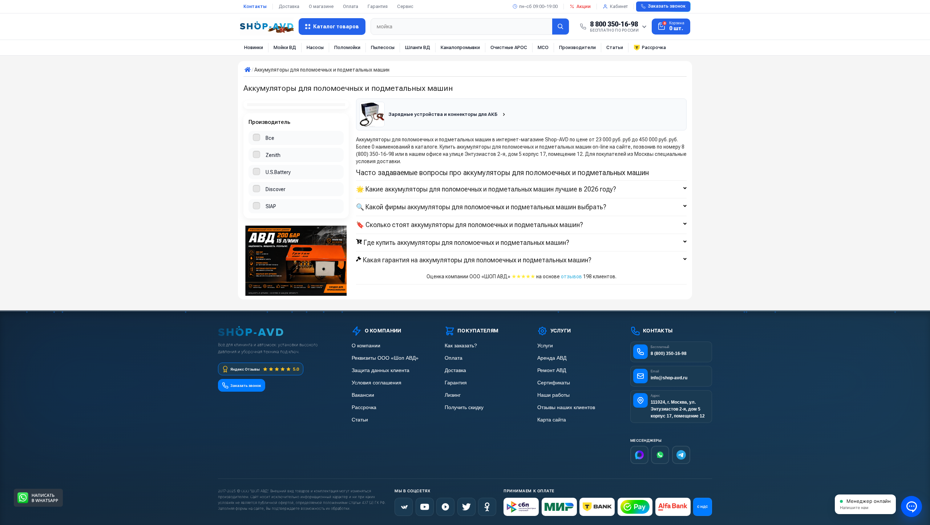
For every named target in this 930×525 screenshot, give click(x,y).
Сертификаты (553, 382)
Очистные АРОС (508, 47)
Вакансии (363, 395)
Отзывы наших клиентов (566, 407)
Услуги (545, 345)
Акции (584, 6)
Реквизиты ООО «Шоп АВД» (385, 358)
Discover (276, 189)
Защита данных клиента (380, 370)
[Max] (639, 455)
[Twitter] (466, 507)
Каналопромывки (460, 47)
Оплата (350, 6)
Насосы (315, 47)
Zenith (273, 155)
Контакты (255, 6)
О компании (366, 345)
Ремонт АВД (551, 370)
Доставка (289, 6)
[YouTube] (425, 507)
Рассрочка (654, 47)
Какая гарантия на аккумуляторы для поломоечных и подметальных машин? (477, 260)
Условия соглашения (376, 382)
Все (270, 138)
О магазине (321, 6)
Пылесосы (383, 47)
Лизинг (453, 395)
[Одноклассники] (487, 507)
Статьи (614, 47)
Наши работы (553, 395)
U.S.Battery (278, 172)
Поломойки (347, 47)
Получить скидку (464, 407)
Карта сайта (551, 420)
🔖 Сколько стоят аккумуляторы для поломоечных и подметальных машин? (469, 225)
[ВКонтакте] (404, 507)
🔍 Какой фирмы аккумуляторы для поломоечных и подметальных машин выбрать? (481, 207)
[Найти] (560, 27)
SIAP (271, 206)
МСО (543, 47)
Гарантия (378, 6)
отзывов (571, 276)
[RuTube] (445, 507)
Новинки (253, 47)
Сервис (405, 6)
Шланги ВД (417, 47)
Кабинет (619, 6)
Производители (577, 47)
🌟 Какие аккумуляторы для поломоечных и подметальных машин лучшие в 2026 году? (486, 189)
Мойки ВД (285, 47)
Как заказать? (461, 345)
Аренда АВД (551, 358)
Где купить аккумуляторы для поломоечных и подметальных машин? (466, 242)
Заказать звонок (667, 6)
